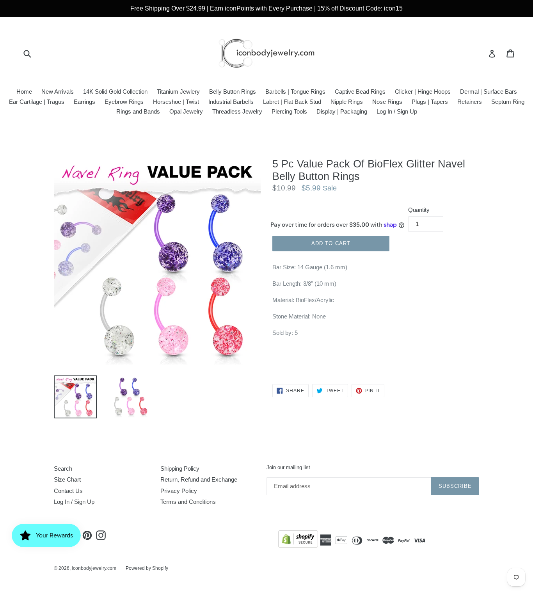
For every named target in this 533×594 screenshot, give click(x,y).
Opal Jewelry (186, 111)
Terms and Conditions (188, 501)
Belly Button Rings (232, 91)
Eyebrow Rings (124, 101)
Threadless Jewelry (237, 111)
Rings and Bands (138, 111)
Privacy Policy (178, 490)
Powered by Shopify (147, 568)
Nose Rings (387, 101)
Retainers (469, 101)
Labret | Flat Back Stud (292, 101)
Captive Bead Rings (360, 91)
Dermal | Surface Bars (488, 91)
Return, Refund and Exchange (198, 479)
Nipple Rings (346, 101)
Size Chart (67, 479)
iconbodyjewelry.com (94, 568)
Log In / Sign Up (397, 111)
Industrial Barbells (231, 101)
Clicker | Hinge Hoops (423, 91)
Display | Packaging (341, 111)
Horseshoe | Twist (176, 101)
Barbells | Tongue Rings (295, 91)
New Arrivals (57, 91)
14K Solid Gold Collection (115, 91)
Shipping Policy (179, 468)
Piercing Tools (289, 111)
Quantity (419, 209)
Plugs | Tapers (430, 101)
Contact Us (68, 490)
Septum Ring (507, 101)
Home (24, 91)
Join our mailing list (288, 467)
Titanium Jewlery (178, 91)
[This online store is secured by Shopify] (298, 540)
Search (63, 468)
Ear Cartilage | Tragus (36, 101)
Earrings (84, 101)
